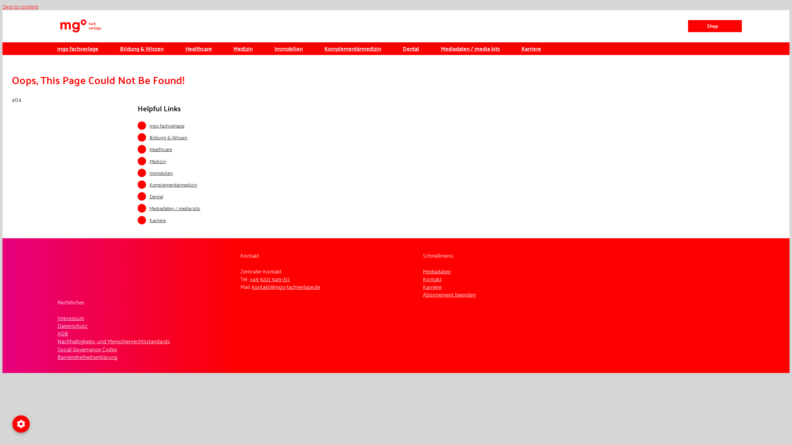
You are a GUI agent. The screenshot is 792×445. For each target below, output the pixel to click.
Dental (156, 196)
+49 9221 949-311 (270, 279)
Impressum (71, 318)
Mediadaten (437, 271)
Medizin (157, 161)
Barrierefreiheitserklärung (88, 357)
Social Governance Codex (87, 349)
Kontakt (432, 279)
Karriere (157, 220)
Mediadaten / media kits (174, 208)
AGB (63, 333)
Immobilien (161, 172)
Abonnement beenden (449, 294)
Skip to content (20, 6)
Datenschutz (73, 325)
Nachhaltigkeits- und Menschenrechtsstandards (114, 341)
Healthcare (160, 149)
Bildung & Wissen (168, 137)
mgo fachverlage (166, 125)
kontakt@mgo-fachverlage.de (286, 286)
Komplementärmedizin (173, 184)
